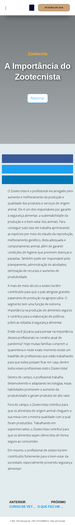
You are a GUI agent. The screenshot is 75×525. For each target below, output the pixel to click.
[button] (31, 8)
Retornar (38, 98)
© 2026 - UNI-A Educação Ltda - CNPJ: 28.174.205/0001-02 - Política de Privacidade (37, 521)
